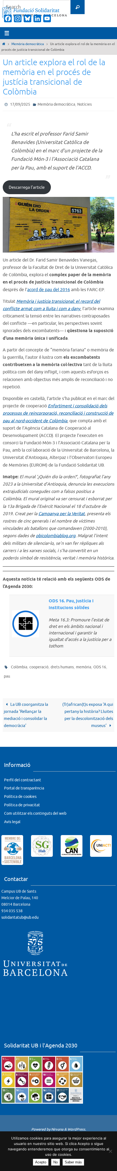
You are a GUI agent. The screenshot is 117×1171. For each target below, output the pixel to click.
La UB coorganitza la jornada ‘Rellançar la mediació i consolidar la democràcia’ (26, 711)
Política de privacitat (22, 801)
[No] (110, 1151)
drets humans (62, 665)
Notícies (84, 104)
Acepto (40, 1162)
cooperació (38, 665)
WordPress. (76, 1125)
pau (7, 673)
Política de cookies (20, 793)
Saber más (73, 1162)
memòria (83, 665)
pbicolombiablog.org (55, 534)
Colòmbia (19, 665)
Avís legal (12, 818)
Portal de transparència (24, 784)
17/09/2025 (20, 104)
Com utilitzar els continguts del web (35, 809)
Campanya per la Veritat (61, 512)
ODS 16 (99, 665)
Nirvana (57, 1125)
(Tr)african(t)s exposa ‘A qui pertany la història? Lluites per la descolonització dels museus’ (87, 711)
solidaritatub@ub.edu (20, 913)
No (55, 1162)
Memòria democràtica (27, 44)
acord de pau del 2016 (48, 288)
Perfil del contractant (22, 776)
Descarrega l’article (27, 186)
